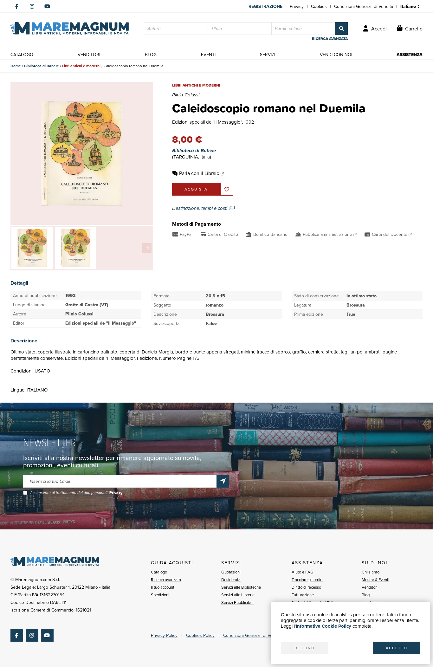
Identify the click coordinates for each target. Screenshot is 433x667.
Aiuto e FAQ (302, 572)
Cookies (319, 6)
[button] (147, 248)
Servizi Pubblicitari (237, 602)
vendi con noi (336, 54)
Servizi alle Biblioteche (241, 587)
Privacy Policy (164, 635)
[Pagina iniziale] (69, 28)
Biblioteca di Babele (41, 65)
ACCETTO (396, 648)
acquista (196, 189)
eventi (208, 54)
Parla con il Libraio (199, 173)
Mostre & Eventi (375, 579)
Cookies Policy (200, 635)
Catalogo (159, 572)
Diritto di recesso (306, 587)
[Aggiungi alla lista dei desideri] (226, 189)
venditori (89, 54)
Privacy (297, 6)
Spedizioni (160, 595)
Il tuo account (162, 587)
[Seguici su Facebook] (16, 6)
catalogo (21, 54)
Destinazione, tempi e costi (200, 208)
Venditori (370, 587)
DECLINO (304, 648)
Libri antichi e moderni (81, 65)
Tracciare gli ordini (307, 579)
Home (15, 65)
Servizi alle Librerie (238, 595)
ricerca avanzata (330, 39)
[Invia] (223, 481)
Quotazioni (231, 572)
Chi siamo (370, 572)
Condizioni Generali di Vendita (363, 6)
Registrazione (265, 6)
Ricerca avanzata (166, 579)
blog (151, 54)
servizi (267, 54)
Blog (366, 595)
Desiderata (231, 579)
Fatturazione (303, 595)
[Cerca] (341, 28)
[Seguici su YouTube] (47, 6)
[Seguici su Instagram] (32, 6)
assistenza (410, 54)
